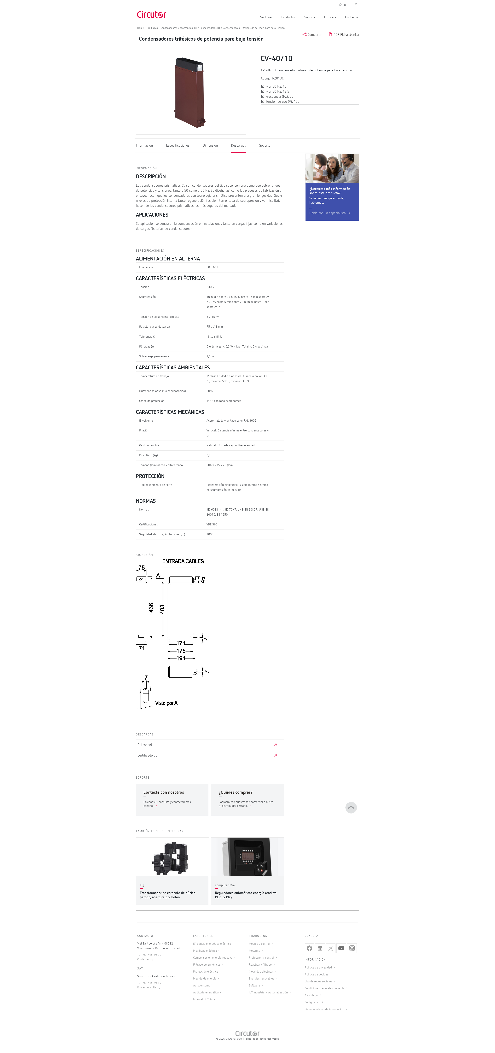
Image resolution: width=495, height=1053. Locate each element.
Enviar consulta (147, 987)
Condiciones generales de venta (325, 988)
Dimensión (210, 145)
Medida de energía (205, 978)
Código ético (313, 1002)
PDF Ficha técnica (346, 35)
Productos (288, 17)
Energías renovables (262, 978)
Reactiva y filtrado (260, 964)
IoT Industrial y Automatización (268, 992)
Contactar (143, 959)
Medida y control (260, 943)
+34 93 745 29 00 (149, 954)
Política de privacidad (319, 967)
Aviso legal (312, 995)
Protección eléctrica (205, 971)
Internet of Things (204, 999)
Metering (255, 950)
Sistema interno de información (325, 1009)
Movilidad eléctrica (205, 950)
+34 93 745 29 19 (149, 983)
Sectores (266, 17)
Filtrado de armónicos (206, 964)
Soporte (309, 17)
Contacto (351, 17)
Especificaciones (177, 145)
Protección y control (262, 957)
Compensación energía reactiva (212, 957)
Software (255, 985)
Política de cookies (317, 974)
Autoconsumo (201, 985)
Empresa (330, 17)
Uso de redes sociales (319, 981)
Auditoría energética (206, 992)
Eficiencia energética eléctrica (212, 943)
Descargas (238, 145)
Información (144, 145)
